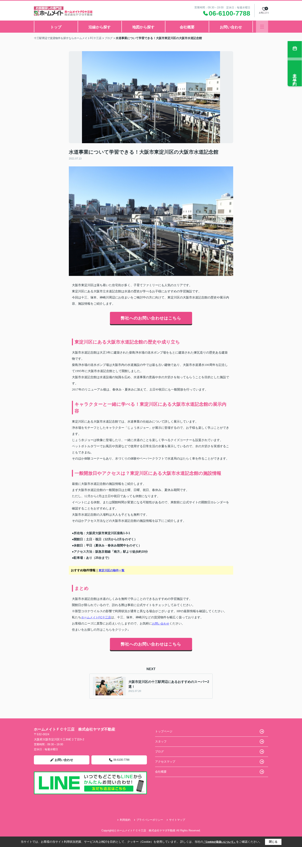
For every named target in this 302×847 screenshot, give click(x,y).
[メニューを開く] (262, 27)
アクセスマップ (165, 761)
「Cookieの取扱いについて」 (219, 841)
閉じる (273, 841)
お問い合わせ (231, 27)
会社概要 (187, 27)
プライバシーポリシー (149, 819)
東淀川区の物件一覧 (111, 570)
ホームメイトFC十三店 (96, 617)
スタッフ (161, 741)
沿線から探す (100, 27)
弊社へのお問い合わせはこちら (151, 318)
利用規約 (125, 819)
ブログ (159, 751)
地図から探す (143, 27)
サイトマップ (177, 819)
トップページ (163, 731)
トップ (55, 27)
